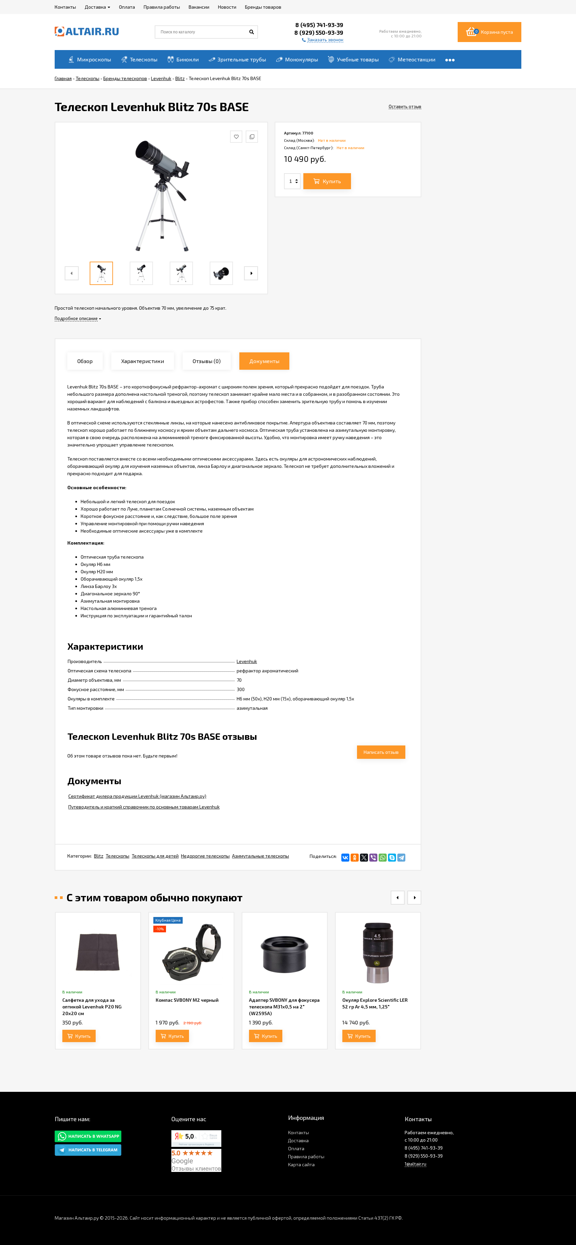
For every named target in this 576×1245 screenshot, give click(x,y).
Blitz (98, 856)
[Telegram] (401, 858)
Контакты (298, 1132)
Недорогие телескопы (205, 856)
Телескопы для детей (155, 856)
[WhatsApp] (383, 858)
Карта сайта (301, 1164)
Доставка (298, 1140)
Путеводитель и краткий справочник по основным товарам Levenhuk (144, 807)
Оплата (296, 1148)
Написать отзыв (381, 752)
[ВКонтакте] (345, 858)
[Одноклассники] (355, 858)
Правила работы (306, 1156)
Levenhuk (247, 661)
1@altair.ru (415, 1164)
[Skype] (392, 858)
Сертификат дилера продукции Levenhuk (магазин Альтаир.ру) (137, 796)
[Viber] (373, 858)
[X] (364, 858)
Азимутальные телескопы (260, 856)
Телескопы (117, 856)
